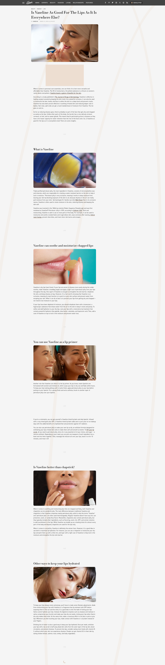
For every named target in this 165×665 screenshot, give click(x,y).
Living (68, 3)
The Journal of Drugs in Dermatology (67, 97)
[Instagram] (116, 3)
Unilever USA (77, 210)
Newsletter (137, 3)
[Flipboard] (113, 3)
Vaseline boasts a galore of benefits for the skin (65, 93)
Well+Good (78, 200)
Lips (44, 8)
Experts (45, 3)
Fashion (61, 3)
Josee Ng (35, 21)
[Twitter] (120, 3)
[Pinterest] (109, 3)
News (37, 3)
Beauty (52, 3)
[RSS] (127, 3)
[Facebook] (105, 3)
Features (89, 3)
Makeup (39, 8)
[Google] (123, 3)
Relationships (78, 3)
